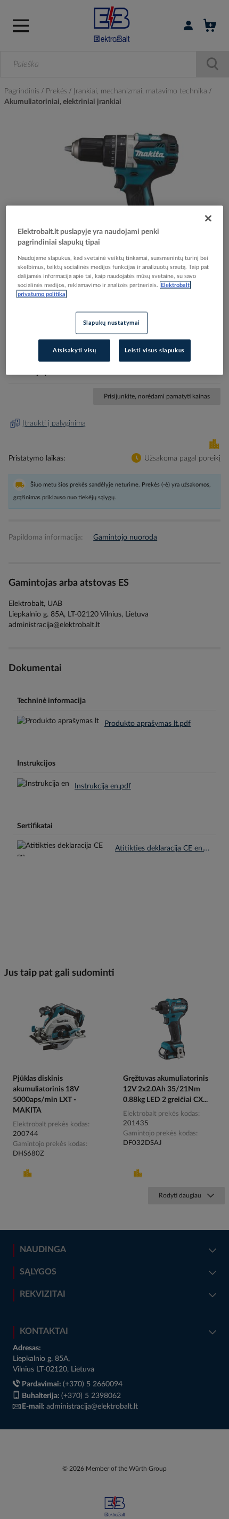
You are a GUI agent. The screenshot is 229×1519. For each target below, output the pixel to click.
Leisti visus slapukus (155, 350)
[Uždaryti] (208, 218)
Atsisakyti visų (74, 350)
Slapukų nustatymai (111, 323)
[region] (115, 290)
